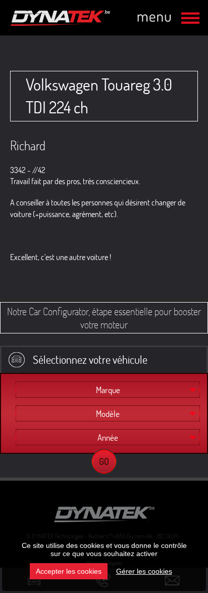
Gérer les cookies (144, 571)
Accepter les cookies (68, 571)
